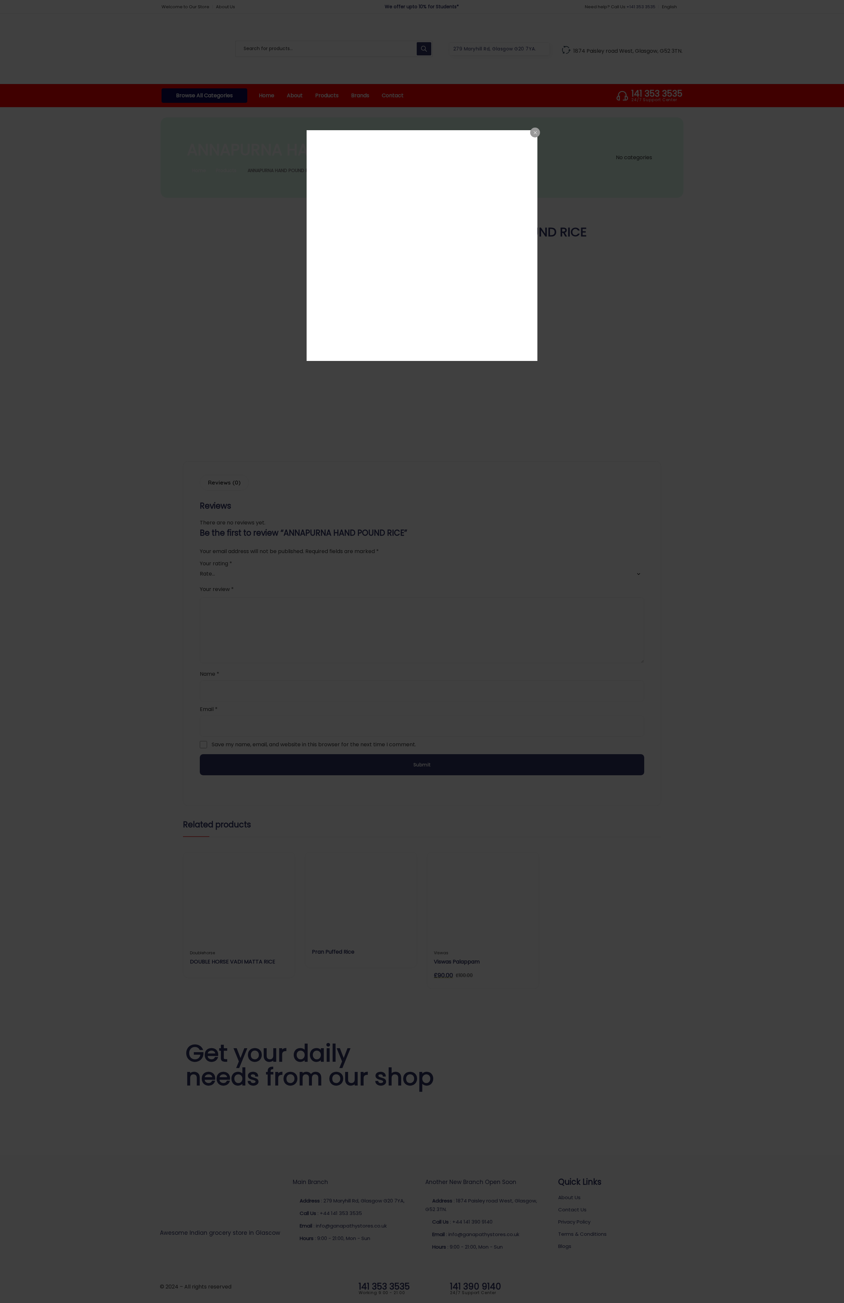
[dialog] (422, 245)
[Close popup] (535, 132)
